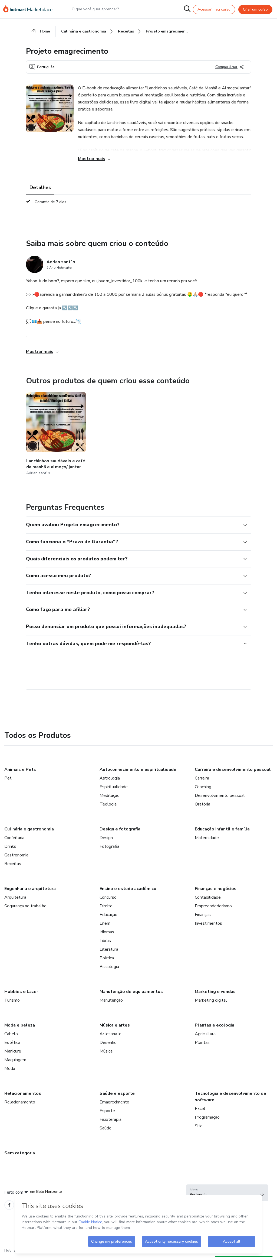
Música (106, 1051)
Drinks (10, 846)
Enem (105, 923)
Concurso (108, 897)
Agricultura (205, 1034)
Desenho (108, 1042)
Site (199, 1126)
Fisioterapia (110, 1119)
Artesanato (110, 1034)
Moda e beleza (19, 1025)
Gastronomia (16, 855)
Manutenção (111, 1000)
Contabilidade (208, 897)
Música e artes (115, 1025)
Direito (106, 906)
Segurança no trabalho (25, 906)
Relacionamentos (22, 1093)
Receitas (12, 864)
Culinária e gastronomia (29, 829)
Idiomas (107, 932)
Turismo (12, 1000)
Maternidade (207, 838)
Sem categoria (19, 1153)
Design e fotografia (120, 829)
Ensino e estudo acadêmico (128, 889)
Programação (207, 1117)
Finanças (203, 915)
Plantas (202, 1042)
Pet (8, 778)
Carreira (202, 778)
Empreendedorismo (213, 906)
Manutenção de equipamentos (131, 992)
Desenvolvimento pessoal (220, 795)
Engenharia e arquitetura (30, 889)
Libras (105, 941)
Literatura (109, 949)
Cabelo (11, 1034)
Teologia (108, 804)
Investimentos (208, 923)
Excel (200, 1109)
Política (107, 958)
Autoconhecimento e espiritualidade (138, 769)
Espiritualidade (114, 787)
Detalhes (40, 187)
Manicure (12, 1051)
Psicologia (109, 967)
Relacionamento (19, 1102)
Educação (108, 915)
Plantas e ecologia (214, 1025)
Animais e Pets (20, 769)
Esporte (107, 1111)
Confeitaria (14, 838)
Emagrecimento (114, 1102)
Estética (12, 1042)
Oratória (202, 804)
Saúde (105, 1128)
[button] (132, 525)
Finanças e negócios (215, 889)
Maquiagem (15, 1060)
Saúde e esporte (117, 1093)
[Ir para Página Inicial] (30, 9)
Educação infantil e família (222, 829)
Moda (9, 1068)
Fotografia (109, 846)
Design (106, 838)
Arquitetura (15, 897)
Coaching (203, 787)
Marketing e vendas (215, 992)
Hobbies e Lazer (21, 992)
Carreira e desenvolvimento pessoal (233, 769)
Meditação (110, 795)
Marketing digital (211, 1000)
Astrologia (110, 778)
